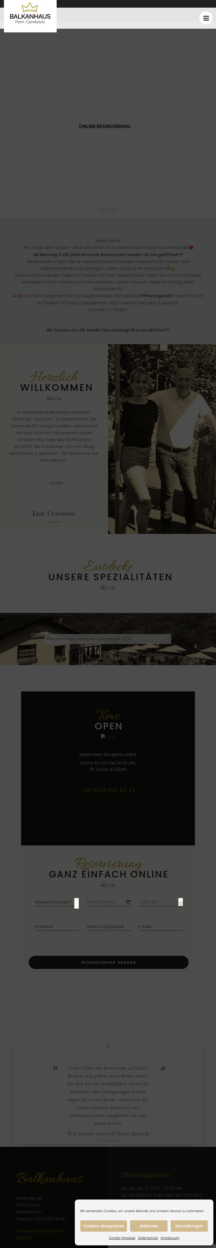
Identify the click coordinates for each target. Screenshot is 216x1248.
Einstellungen (189, 1226)
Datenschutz (148, 1238)
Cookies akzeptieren (103, 1226)
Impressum (170, 1238)
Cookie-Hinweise (122, 1238)
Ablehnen (148, 1226)
